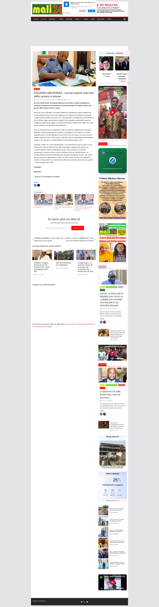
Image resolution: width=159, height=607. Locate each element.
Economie (69, 19)
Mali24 (110, 400)
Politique (52, 19)
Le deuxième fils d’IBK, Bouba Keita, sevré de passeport (110, 394)
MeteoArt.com (115, 500)
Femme (61, 19)
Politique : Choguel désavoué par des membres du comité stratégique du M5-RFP (42, 267)
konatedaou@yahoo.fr (51, 99)
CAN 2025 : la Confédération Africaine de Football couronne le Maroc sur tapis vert (117, 425)
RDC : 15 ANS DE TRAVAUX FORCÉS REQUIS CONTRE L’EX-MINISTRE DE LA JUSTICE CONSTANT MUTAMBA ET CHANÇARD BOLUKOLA (118, 552)
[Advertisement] (79, 33)
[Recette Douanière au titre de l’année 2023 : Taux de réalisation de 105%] (63, 199)
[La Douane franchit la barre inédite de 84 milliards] (43, 199)
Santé (92, 19)
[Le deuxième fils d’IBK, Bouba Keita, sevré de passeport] (112, 375)
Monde (86, 19)
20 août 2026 (114, 555)
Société (77, 19)
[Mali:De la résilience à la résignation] (64, 251)
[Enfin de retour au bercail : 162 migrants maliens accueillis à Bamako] (103, 521)
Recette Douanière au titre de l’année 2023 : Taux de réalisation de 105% (63, 207)
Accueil (36, 19)
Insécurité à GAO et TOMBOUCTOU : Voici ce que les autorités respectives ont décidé (79, 239)
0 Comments (68, 99)
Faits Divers (100, 19)
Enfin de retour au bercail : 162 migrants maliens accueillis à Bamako (117, 520)
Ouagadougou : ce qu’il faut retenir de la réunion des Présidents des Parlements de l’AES (86, 267)
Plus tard (82, 11)
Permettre (91, 11)
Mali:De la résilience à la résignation (63, 264)
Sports (109, 19)
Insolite (102, 387)
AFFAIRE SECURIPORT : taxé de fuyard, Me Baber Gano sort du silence (48, 239)
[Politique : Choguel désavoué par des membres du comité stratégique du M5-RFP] (42, 251)
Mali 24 (44, 601)
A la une (43, 19)
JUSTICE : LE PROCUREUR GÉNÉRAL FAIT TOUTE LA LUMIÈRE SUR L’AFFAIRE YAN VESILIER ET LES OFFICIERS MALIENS (111, 299)
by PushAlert (67, 12)
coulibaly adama (113, 308)
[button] (56, 19)
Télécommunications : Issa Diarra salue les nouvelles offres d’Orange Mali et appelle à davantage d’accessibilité (117, 334)
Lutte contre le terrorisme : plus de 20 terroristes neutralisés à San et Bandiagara (117, 509)
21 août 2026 (114, 512)
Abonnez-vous (77, 228)
